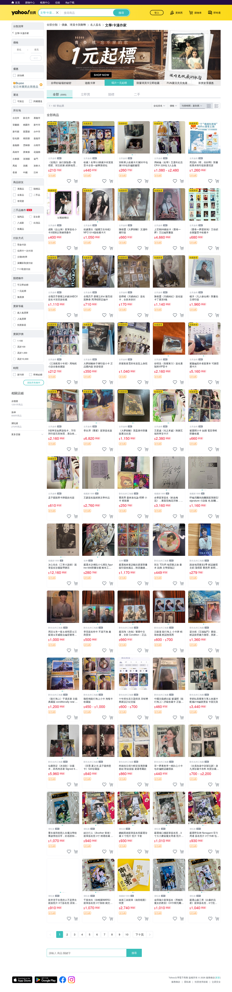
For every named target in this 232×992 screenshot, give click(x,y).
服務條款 (175, 981)
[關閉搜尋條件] (57, 13)
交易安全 (216, 981)
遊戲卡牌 (90, 83)
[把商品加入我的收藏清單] (69, 181)
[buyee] (27, 85)
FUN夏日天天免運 (177, 83)
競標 (111, 94)
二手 (137, 94)
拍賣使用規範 (201, 981)
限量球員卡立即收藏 (148, 82)
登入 (156, 12)
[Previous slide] (120, 137)
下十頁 (140, 934)
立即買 (85, 94)
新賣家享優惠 (206, 83)
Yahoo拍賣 (23, 13)
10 (126, 934)
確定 (36, 58)
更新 (218, 977)
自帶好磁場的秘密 (61, 83)
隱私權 (187, 981)
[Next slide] (147, 137)
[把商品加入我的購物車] (76, 181)
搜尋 (134, 953)
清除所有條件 (33, 382)
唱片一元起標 (119, 83)
